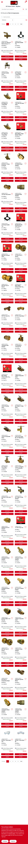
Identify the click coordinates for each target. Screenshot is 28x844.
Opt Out (13, 841)
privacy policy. (12, 833)
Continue (5, 841)
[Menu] (2, 2)
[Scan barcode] (26, 9)
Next (21, 24)
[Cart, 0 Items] (25, 2)
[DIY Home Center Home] (14, 3)
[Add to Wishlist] (12, 42)
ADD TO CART (7, 56)
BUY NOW (7, 59)
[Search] (23, 9)
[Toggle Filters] (26, 20)
